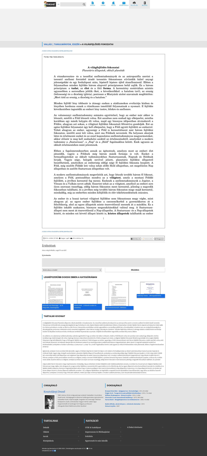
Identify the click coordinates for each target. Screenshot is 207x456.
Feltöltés (134, 5)
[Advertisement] (103, 25)
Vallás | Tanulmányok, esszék (62, 44)
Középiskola (123, 5)
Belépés (144, 5)
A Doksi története (134, 427)
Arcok (113, 5)
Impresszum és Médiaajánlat (97, 432)
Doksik (92, 5)
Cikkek (103, 5)
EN (58, 4)
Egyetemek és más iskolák (96, 441)
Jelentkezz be (136, 239)
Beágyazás (159, 239)
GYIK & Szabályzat (93, 427)
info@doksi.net (47, 451)
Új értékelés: (46, 255)
